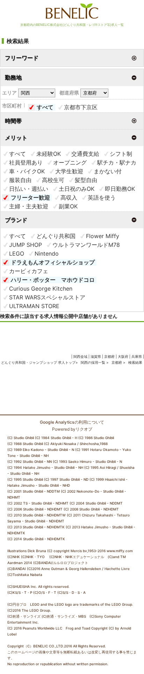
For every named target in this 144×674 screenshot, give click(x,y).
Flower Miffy (102, 235)
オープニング (70, 162)
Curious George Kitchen (40, 288)
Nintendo (47, 253)
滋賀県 (96, 356)
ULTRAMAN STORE (34, 306)
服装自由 (20, 179)
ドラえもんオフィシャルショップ (53, 262)
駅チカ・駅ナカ (116, 162)
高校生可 (53, 179)
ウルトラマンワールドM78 (86, 244)
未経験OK (48, 153)
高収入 (68, 197)
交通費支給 (85, 153)
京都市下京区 (81, 107)
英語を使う (102, 197)
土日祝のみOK (76, 188)
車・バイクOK (27, 171)
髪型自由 (86, 179)
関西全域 (80, 356)
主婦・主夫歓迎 (28, 206)
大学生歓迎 (69, 171)
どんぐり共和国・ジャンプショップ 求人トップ (38, 362)
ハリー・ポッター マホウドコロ (53, 279)
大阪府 (123, 356)
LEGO (16, 253)
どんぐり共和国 (55, 235)
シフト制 (121, 153)
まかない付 (108, 171)
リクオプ (83, 429)
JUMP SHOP (25, 244)
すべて (45, 107)
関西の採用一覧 (93, 362)
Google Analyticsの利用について (72, 422)
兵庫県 (136, 356)
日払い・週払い (28, 188)
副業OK (68, 206)
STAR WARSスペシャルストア (47, 297)
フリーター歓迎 (30, 197)
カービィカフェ (28, 271)
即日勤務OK (120, 188)
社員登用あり (26, 162)
